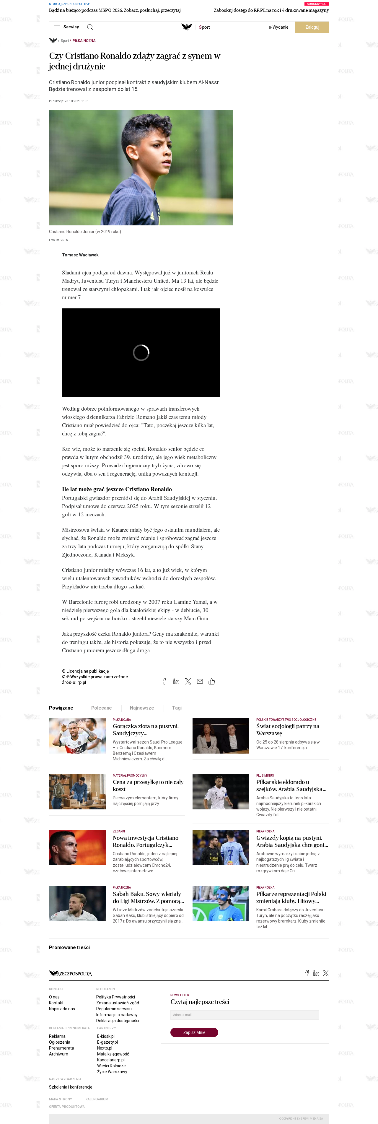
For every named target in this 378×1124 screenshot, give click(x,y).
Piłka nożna (84, 41)
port (204, 27)
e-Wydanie (279, 27)
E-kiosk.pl (106, 1036)
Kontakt (56, 1003)
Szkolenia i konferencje (70, 1087)
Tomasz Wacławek (80, 255)
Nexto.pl (104, 1048)
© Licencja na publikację (85, 671)
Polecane (101, 708)
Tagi (177, 708)
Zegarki (119, 831)
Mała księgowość (113, 1054)
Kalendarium (97, 1099)
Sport (65, 41)
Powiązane (61, 708)
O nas (54, 997)
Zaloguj (312, 27)
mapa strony (60, 1099)
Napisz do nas (62, 1008)
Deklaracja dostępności (117, 1020)
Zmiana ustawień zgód (117, 1003)
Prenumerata (61, 1048)
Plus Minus (265, 775)
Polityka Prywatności (115, 997)
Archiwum (58, 1054)
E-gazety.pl (107, 1042)
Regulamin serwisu (114, 1008)
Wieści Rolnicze (111, 1065)
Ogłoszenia (59, 1042)
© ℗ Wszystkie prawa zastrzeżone (95, 676)
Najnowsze (142, 708)
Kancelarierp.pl (111, 1060)
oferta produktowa (67, 1107)
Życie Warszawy (112, 1071)
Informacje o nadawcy (117, 1014)
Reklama (57, 1036)
